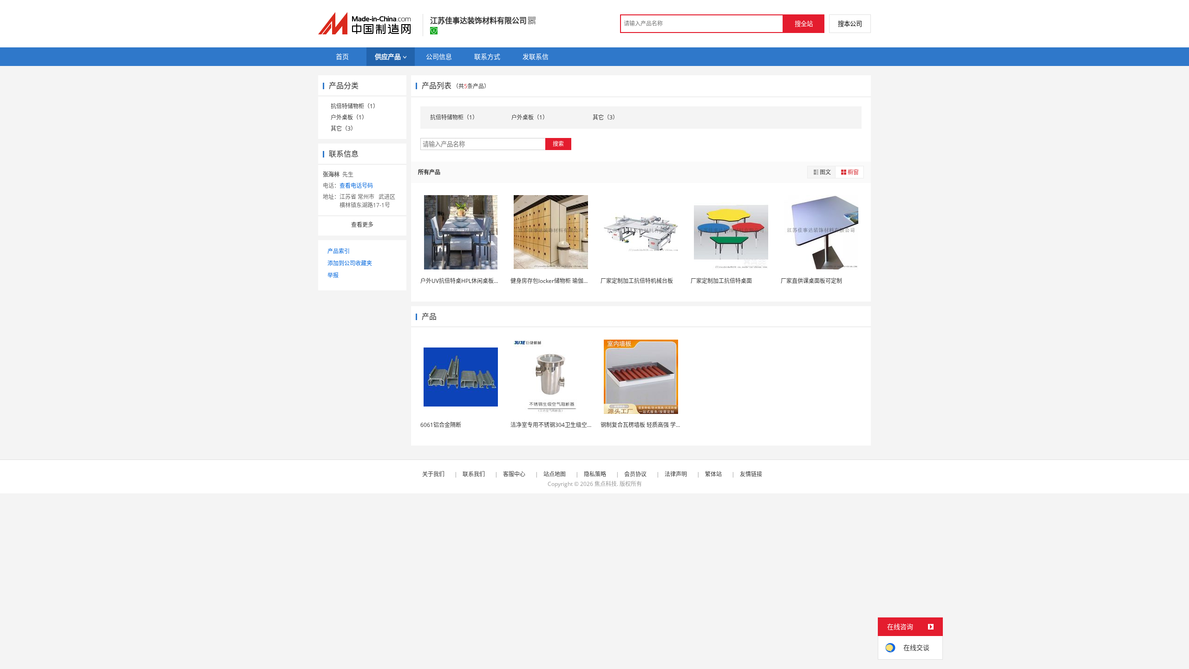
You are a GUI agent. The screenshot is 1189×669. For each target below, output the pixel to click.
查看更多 (362, 225)
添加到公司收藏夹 (349, 263)
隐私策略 (595, 474)
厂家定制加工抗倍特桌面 (721, 281)
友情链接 (751, 474)
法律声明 (676, 474)
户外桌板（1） (349, 117)
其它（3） (343, 128)
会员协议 (635, 474)
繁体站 (713, 474)
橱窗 (853, 172)
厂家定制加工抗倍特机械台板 (637, 281)
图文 (825, 172)
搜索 (558, 144)
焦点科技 (605, 484)
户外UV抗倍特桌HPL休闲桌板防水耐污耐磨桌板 (479, 281)
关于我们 (433, 474)
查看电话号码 (356, 186)
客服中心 (514, 474)
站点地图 (554, 474)
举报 (333, 275)
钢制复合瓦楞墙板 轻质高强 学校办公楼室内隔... (660, 425)
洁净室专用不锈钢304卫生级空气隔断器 (559, 425)
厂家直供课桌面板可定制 (811, 281)
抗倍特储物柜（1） (355, 106)
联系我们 (474, 474)
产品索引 (338, 251)
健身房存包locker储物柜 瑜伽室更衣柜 (558, 281)
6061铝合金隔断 (440, 425)
